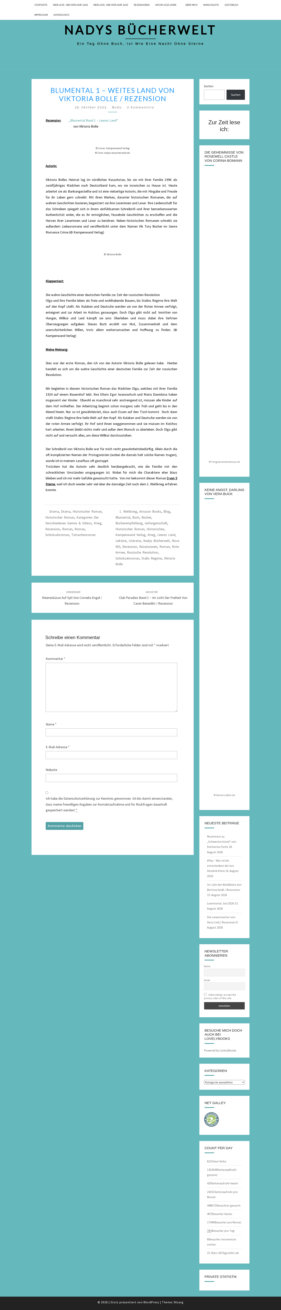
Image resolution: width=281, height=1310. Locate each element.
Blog (166, 511)
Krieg (98, 523)
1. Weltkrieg (128, 511)
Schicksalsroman (57, 535)
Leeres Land (166, 535)
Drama (54, 511)
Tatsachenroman (83, 535)
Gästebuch (231, 5)
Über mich (191, 5)
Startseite (40, 5)
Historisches (155, 529)
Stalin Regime (151, 558)
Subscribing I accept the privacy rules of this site (220, 996)
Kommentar (55, 658)
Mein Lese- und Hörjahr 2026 (70, 5)
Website (51, 770)
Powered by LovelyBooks (220, 1050)
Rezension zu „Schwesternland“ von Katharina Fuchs (221, 841)
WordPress (151, 1302)
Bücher (146, 517)
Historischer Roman (87, 511)
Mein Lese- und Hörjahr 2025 (110, 5)
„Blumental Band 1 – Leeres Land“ (93, 120)
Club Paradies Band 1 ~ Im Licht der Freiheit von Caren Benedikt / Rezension (153, 598)
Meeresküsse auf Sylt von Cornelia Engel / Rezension (72, 598)
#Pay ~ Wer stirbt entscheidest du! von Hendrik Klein (220, 866)
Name (51, 724)
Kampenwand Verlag (130, 535)
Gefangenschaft (156, 523)
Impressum (41, 14)
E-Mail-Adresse (58, 747)
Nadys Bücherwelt (156, 540)
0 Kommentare (140, 107)
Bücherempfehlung (129, 523)
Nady (117, 107)
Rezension (52, 529)
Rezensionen (141, 5)
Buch (135, 517)
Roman (67, 529)
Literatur (135, 540)
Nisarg (179, 1302)
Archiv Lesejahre (165, 5)
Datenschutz (61, 14)
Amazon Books (150, 511)
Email (207, 980)
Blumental (122, 517)
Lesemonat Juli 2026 (220, 903)
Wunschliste (211, 5)
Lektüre (121, 540)
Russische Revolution (142, 552)
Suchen (208, 86)
